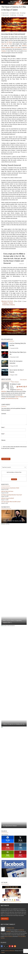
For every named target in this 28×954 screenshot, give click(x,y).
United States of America (9, 304)
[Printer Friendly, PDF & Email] (20, 301)
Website (3, 440)
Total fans (6, 834)
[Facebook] (2, 946)
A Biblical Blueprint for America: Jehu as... (13, 521)
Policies (3, 952)
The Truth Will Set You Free (12, 398)
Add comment (6, 15)
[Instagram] (7, 946)
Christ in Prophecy (19, 396)
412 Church (9, 42)
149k (2, 834)
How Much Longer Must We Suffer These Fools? (11, 494)
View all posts (23, 379)
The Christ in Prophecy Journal (15, 2)
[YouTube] (12, 946)
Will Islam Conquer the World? (7, 498)
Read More (5, 918)
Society (11, 303)
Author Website (15, 382)
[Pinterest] (10, 946)
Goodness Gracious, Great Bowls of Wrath (10, 487)
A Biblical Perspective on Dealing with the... (14, 724)
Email (3, 433)
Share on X (21, 263)
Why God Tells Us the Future (7, 491)
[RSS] (15, 946)
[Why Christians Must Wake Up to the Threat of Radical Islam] (4, 354)
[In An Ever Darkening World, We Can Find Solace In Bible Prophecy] (4, 345)
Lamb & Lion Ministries (9, 950)
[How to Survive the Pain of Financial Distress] (4, 372)
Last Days (23, 13)
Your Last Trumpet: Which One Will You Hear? (11, 501)
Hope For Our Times (6, 44)
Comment (3, 413)
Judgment (5, 303)
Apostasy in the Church (7, 301)
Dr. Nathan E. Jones (15, 13)
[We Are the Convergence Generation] (4, 363)
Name (3, 427)
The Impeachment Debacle (10, 826)
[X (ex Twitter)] (4, 946)
